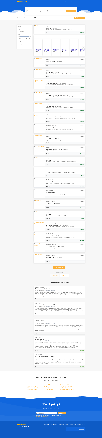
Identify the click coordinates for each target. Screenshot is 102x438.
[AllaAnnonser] (22, 1)
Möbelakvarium (50, 193)
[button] (24, 29)
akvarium (46, 386)
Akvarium (49, 28)
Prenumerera (62, 413)
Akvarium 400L (50, 182)
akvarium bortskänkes (65, 384)
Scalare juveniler (51, 72)
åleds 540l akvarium (32, 389)
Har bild (21, 43)
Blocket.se (22, 31)
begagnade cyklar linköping (34, 384)
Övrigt (36, 354)
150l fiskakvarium (51, 138)
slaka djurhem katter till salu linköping (67, 389)
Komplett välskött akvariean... (55, 117)
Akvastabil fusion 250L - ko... (54, 225)
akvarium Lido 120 (51, 257)
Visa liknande (54, 28)
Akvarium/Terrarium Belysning (55, 247)
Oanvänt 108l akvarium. (53, 128)
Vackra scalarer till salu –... (54, 171)
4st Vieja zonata (51, 106)
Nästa (63, 275)
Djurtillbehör (37, 287)
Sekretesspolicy (82, 435)
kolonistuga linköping (48, 389)
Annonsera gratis (48, 424)
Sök (71, 11)
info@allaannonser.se (24, 426)
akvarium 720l (47, 384)
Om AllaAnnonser (81, 424)
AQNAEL (48, 160)
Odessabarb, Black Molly (53, 83)
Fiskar (36, 303)
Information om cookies (64, 424)
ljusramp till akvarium (48, 387)
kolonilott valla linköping (65, 387)
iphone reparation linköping (34, 387)
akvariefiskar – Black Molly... (54, 149)
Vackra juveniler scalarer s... (54, 95)
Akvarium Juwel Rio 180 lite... (54, 236)
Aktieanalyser (73, 424)
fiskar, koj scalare (51, 61)
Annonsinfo (55, 424)
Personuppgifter (46, 416)
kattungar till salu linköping (66, 386)
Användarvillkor (38, 416)
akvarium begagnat (32, 386)
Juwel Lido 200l (50, 203)
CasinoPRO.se (81, 429)
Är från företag (23, 44)
